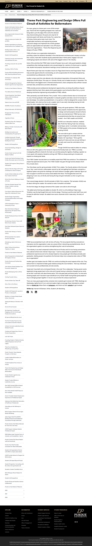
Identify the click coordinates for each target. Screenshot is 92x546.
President (23, 525)
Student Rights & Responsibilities (58, 520)
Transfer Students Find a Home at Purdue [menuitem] (13, 363)
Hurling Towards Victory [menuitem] (11, 277)
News (6, 14)
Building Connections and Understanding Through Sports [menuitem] (13, 133)
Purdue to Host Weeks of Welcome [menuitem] (13, 23)
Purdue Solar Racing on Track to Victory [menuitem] (13, 232)
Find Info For (8, 1)
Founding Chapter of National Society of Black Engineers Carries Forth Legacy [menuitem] (14, 341)
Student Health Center (59, 524)
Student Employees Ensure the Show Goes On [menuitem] (14, 216)
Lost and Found (25, 520)
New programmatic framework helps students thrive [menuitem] (14, 35)
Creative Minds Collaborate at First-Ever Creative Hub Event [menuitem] (14, 174)
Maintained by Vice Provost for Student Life (74, 542)
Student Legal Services (43, 515)
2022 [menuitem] (6, 490)
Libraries (7, 532)
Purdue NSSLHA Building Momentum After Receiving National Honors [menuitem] (14, 73)
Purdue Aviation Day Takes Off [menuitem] (12, 280)
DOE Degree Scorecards (77, 544)
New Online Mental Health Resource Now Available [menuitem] (14, 391)
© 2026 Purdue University (15, 542)
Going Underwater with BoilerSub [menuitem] (13, 109)
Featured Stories (12, 14)
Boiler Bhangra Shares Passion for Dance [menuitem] (13, 473)
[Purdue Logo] (14, 6)
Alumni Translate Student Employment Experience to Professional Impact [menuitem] (14, 396)
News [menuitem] (60, 1)
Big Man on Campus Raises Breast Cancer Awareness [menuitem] (13, 297)
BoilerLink (35, 285)
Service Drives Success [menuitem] (10, 307)
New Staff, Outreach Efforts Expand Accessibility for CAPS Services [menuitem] (13, 386)
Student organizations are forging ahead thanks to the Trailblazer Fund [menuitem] (14, 45)
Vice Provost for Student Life (35, 6)
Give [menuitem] (77, 1)
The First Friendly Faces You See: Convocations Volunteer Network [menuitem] (13, 321)
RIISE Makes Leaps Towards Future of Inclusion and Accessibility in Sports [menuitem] (14, 435)
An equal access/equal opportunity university (30, 542)
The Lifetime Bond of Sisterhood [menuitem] (13, 92)
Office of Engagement (26, 523)
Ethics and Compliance (26, 513)
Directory (7, 523)
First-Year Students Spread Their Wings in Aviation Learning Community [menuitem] (13, 186)
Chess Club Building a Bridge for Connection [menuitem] (13, 148)
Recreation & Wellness (43, 524)
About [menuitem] (12, 11)
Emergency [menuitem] (81, 1)
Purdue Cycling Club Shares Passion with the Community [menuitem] (14, 440)
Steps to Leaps (57, 513)
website (70, 285)
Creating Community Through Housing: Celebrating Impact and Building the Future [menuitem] (13, 139)
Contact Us (69, 544)
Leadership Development (44, 522)
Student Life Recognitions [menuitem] (11, 55)
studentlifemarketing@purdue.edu (33, 544)
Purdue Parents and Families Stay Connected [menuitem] (13, 262)
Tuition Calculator (25, 527)
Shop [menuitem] (70, 1)
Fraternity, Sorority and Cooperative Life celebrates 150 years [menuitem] (14, 59)
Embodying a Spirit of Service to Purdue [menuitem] (13, 243)
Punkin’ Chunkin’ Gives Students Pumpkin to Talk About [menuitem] (13, 353)
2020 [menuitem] (6, 497)
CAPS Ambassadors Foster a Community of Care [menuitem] (12, 204)
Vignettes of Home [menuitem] (9, 118)
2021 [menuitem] (6, 494)
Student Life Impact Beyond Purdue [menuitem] (14, 460)
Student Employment (59, 528)
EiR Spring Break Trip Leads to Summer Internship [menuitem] (12, 237)
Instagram (51, 285)
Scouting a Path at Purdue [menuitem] (11, 69)
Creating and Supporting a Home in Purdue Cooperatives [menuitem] (14, 332)
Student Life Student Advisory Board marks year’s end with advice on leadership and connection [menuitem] (14, 28)
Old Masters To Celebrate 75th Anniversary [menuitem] (12, 78)
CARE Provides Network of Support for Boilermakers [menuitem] (14, 456)
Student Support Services (44, 513)
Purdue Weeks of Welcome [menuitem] (55, 11)
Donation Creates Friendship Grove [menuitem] (14, 469)
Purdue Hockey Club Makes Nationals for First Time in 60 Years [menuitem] (14, 424)
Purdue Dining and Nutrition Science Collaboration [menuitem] (14, 482)
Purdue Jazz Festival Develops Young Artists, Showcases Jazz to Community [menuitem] (14, 159)
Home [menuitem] (6, 11)
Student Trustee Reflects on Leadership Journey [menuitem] (12, 381)
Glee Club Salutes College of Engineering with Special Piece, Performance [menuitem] (13, 210)
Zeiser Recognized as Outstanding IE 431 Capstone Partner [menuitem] (14, 257)
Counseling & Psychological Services (44, 518)
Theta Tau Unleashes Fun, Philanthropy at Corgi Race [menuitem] (11, 347)
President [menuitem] (65, 1)
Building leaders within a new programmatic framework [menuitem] (12, 50)
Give (22, 518)
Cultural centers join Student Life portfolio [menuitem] (13, 40)
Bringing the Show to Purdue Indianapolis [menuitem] (12, 113)
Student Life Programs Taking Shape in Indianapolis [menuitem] (14, 164)
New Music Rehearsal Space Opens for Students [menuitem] (14, 227)
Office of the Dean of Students (59, 516)
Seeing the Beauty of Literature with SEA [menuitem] (14, 302)
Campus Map (8, 513)
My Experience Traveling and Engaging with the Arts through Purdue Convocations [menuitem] (13, 312)
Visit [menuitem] (74, 1)
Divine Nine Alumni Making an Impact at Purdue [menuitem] (14, 180)
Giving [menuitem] (25, 11)
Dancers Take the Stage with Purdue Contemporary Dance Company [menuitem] (14, 169)
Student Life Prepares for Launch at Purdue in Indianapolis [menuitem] (13, 292)
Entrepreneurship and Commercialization (10, 526)
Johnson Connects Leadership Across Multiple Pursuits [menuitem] (14, 327)
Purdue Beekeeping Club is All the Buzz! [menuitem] (13, 272)
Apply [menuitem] (56, 1)
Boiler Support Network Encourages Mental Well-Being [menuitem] (14, 412)
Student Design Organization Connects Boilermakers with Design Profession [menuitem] (14, 198)
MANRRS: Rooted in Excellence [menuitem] (13, 106)
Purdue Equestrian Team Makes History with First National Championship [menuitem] (13, 97)
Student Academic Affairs (44, 527)
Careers (7, 515)
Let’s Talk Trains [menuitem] (9, 336)
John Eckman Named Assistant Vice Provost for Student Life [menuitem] (14, 267)
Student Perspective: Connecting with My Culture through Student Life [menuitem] (14, 465)
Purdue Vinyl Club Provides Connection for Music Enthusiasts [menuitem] (13, 445)
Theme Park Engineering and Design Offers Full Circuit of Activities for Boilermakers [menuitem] (14, 369)
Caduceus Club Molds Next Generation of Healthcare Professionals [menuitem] (14, 402)
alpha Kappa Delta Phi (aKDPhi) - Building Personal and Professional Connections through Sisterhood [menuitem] (13, 418)
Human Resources (9, 529)
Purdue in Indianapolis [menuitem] (37, 11)
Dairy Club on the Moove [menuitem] (11, 284)
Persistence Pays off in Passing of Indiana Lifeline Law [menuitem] (13, 122)
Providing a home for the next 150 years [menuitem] (13, 64)
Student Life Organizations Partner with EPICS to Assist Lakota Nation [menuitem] (13, 451)
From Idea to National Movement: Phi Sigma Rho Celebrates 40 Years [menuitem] (14, 192)
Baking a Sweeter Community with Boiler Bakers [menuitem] (13, 127)
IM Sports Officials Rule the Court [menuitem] (13, 317)
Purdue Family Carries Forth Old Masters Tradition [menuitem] (13, 154)
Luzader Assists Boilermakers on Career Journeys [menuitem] (13, 358)
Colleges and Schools (10, 520)
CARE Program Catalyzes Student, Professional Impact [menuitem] (13, 430)
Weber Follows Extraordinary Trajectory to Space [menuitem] (12, 248)
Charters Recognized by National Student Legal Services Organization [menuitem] (14, 84)
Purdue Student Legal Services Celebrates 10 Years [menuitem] (12, 375)
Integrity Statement (44, 542)
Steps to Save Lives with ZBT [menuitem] (12, 102)
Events (23, 515)
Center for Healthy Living (11, 518)
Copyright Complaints (53, 542)
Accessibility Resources (61, 544)
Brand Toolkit (61, 542)
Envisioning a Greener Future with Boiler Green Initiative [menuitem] (13, 222)
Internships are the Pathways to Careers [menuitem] (13, 407)
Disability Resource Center (60, 526)
